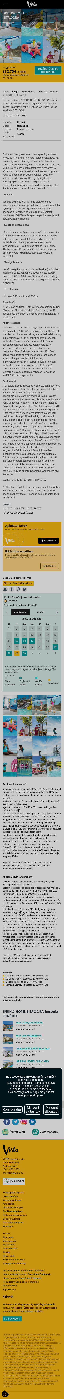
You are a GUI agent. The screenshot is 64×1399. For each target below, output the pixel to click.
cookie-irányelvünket (37, 1085)
